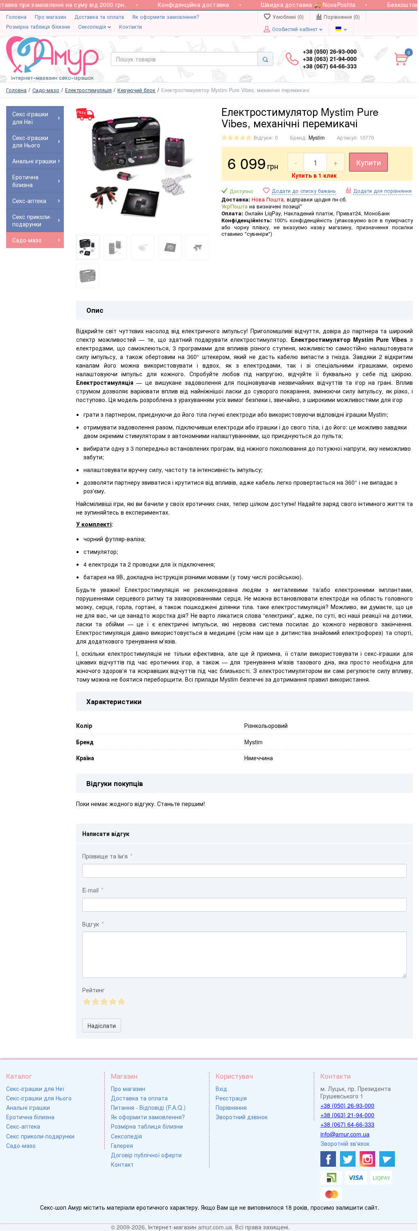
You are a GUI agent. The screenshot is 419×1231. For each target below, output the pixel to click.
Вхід (221, 1088)
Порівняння (231, 1107)
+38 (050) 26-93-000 (347, 1105)
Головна (16, 16)
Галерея (122, 1145)
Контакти (130, 26)
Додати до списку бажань (304, 190)
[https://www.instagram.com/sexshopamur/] (367, 1159)
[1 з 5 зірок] (86, 1001)
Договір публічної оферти (146, 1155)
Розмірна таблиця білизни (38, 26)
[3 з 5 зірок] (103, 1001)
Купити (368, 162)
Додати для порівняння (382, 190)
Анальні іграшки (28, 1107)
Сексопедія (93, 26)
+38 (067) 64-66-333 (347, 1124)
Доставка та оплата (99, 16)
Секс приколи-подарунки (40, 1136)
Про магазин (50, 16)
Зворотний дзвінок (242, 1117)
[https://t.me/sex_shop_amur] (387, 1159)
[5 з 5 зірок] (121, 1001)
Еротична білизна (30, 1117)
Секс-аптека (23, 1126)
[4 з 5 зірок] (112, 1001)
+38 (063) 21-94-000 (347, 1115)
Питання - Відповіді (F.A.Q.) (148, 1107)
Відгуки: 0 (266, 137)
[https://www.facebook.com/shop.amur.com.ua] (328, 1159)
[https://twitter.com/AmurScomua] (348, 1159)
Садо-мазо (21, 1145)
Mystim (316, 137)
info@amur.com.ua (344, 1134)
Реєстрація (231, 1098)
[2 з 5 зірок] (95, 1001)
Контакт (122, 1164)
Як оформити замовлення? (165, 16)
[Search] (265, 59)
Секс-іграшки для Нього (39, 1098)
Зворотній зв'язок (344, 1143)
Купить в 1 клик (314, 175)
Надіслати (102, 1025)
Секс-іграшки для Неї (35, 1088)
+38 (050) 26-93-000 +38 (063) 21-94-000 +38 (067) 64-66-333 (330, 58)
